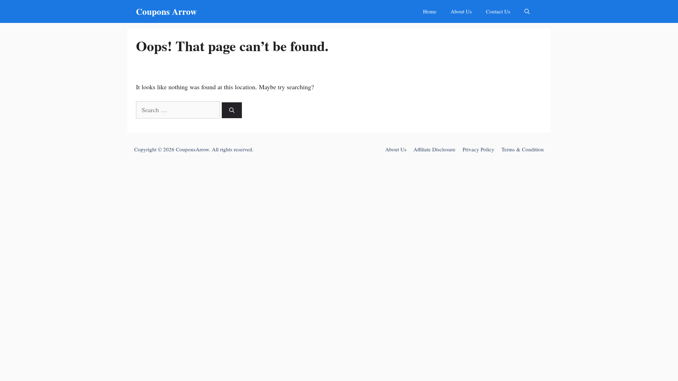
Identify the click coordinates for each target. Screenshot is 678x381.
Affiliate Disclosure (435, 149)
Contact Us (498, 11)
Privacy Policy (478, 149)
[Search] (232, 110)
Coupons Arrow (166, 11)
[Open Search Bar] (527, 11)
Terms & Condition (522, 149)
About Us (461, 11)
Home (429, 11)
